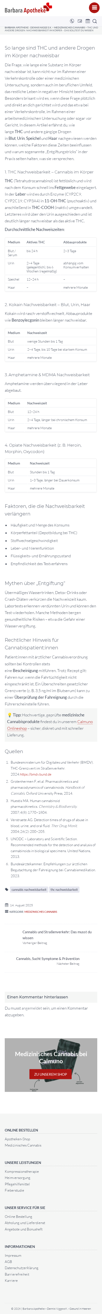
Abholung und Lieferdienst (25, 1222)
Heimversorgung (17, 1177)
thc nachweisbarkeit (64, 890)
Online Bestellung (18, 1216)
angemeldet (32, 1008)
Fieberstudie (14, 1190)
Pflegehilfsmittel (17, 1184)
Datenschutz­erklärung (21, 1268)
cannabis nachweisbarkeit (29, 890)
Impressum (13, 1255)
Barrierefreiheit (17, 1274)
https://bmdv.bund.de (35, 774)
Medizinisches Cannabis (40, 911)
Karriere (11, 1280)
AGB (8, 1261)
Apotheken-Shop (17, 1139)
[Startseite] (28, 8)
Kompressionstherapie (22, 1171)
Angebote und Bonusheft (23, 1229)
